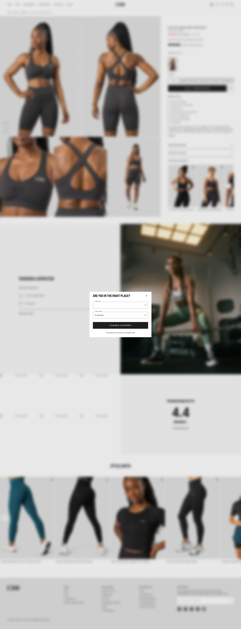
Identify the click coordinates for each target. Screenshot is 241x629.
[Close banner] (231, 602)
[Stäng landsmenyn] (146, 295)
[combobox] (120, 305)
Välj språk (98, 311)
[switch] (86, 623)
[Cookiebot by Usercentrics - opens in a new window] (23, 623)
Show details (150, 623)
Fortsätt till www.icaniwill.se (120, 333)
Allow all (205, 604)
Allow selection (205, 613)
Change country (121, 325)
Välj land (98, 301)
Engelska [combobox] (99, 315)
